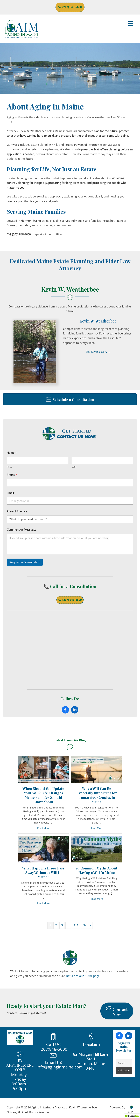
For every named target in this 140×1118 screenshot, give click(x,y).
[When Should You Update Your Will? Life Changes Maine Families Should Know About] (43, 769)
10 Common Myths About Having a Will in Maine (96, 870)
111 (76, 925)
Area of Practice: (17, 511)
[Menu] (131, 24)
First (9, 466)
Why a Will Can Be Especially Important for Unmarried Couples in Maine (96, 795)
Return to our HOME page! (83, 976)
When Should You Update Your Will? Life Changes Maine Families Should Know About (43, 795)
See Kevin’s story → (98, 352)
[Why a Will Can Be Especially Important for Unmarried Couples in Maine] (96, 769)
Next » (87, 925)
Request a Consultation (24, 562)
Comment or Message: (21, 529)
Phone (12, 474)
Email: (11, 493)
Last (74, 466)
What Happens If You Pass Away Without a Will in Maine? (43, 872)
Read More (43, 828)
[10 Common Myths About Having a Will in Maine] (96, 849)
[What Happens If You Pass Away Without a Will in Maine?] (43, 849)
